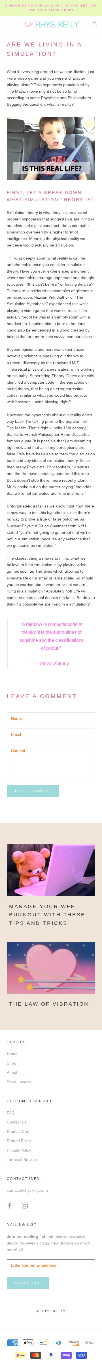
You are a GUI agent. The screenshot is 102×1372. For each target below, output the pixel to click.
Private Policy (19, 1150)
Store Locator (19, 1082)
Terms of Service (22, 1159)
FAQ (11, 1112)
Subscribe (28, 1283)
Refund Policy (19, 1141)
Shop (11, 1063)
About (12, 1072)
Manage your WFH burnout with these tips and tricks (47, 915)
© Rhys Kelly (51, 1311)
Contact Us (17, 1122)
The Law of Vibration (49, 1004)
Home (12, 1054)
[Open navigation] (8, 24)
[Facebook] (10, 1205)
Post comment (33, 791)
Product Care (19, 1131)
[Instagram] (25, 1205)
